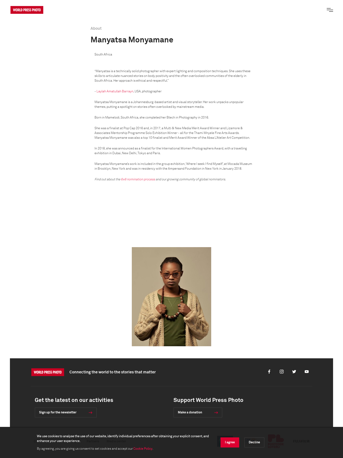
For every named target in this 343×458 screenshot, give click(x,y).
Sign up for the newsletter (57, 412)
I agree (230, 442)
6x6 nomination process (138, 179)
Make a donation (190, 412)
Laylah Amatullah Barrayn (114, 91)
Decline (254, 442)
